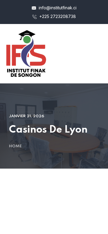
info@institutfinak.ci (57, 7)
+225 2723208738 (57, 16)
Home (15, 146)
